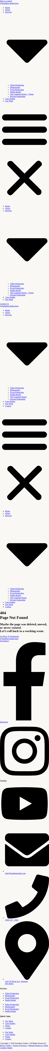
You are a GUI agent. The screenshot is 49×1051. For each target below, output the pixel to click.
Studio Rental (15, 92)
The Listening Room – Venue (22, 94)
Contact (8, 406)
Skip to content (6, 1)
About (7, 10)
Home (7, 8)
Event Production (17, 90)
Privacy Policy (6, 1045)
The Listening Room (18, 397)
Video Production (17, 85)
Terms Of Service (20, 1045)
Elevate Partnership (17, 96)
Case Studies (10, 99)
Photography (15, 87)
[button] (24, 153)
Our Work (9, 101)
